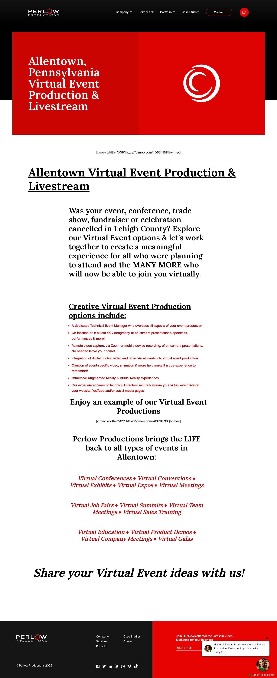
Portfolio (166, 12)
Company (122, 12)
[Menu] (244, 12)
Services (144, 12)
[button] (235, 648)
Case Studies (191, 12)
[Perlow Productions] (43, 12)
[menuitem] (124, 12)
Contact (219, 12)
